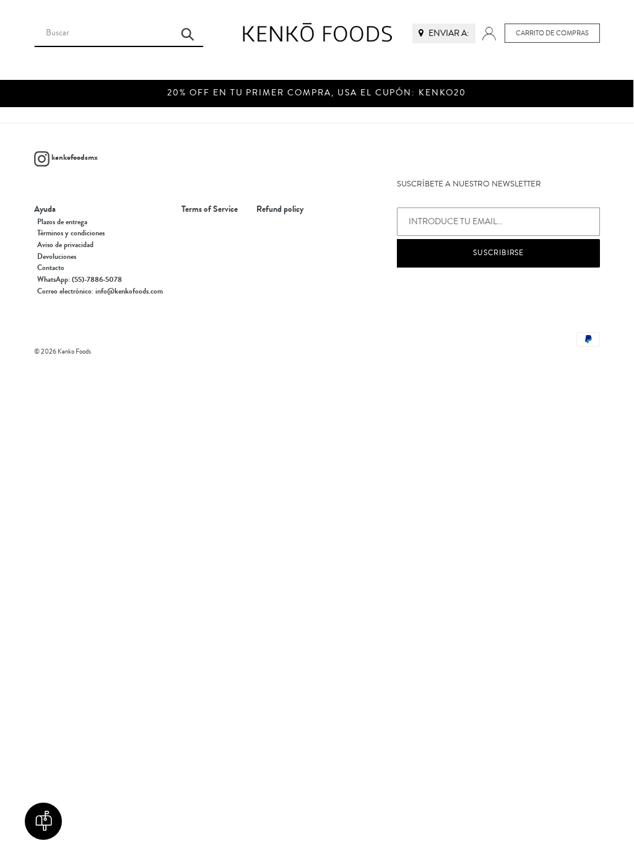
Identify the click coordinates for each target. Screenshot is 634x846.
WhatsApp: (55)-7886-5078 (79, 279)
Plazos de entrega (62, 221)
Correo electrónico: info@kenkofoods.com (100, 291)
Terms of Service (209, 209)
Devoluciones (56, 256)
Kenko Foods (74, 351)
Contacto (50, 267)
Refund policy (279, 209)
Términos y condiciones (71, 232)
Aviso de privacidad (65, 244)
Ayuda (45, 209)
